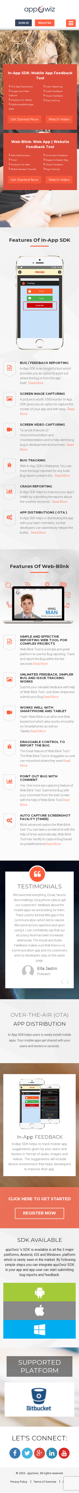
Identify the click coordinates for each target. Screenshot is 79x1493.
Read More (36, 383)
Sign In (23, 23)
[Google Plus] (39, 1453)
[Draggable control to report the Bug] (11, 754)
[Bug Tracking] (11, 468)
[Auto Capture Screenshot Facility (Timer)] (11, 830)
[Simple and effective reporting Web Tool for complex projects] (11, 650)
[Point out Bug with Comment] (11, 791)
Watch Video (59, 119)
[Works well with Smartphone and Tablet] (11, 720)
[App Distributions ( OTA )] (11, 523)
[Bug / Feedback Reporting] (11, 373)
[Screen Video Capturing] (11, 437)
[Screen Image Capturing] (11, 404)
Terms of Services (45, 1481)
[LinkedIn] (51, 1453)
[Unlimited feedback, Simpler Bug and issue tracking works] (11, 686)
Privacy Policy (18, 1481)
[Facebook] (14, 1453)
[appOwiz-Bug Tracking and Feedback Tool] (39, 9)
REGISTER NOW (39, 1213)
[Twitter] (27, 1453)
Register (44, 23)
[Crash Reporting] (11, 494)
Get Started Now (24, 119)
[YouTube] (64, 1453)
